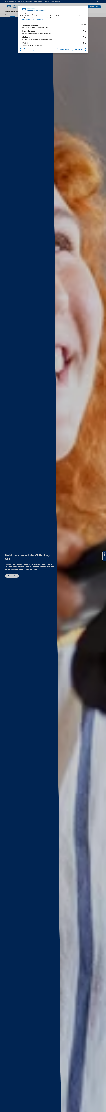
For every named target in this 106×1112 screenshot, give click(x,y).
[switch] (84, 31)
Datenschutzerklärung (26, 19)
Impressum (38, 19)
